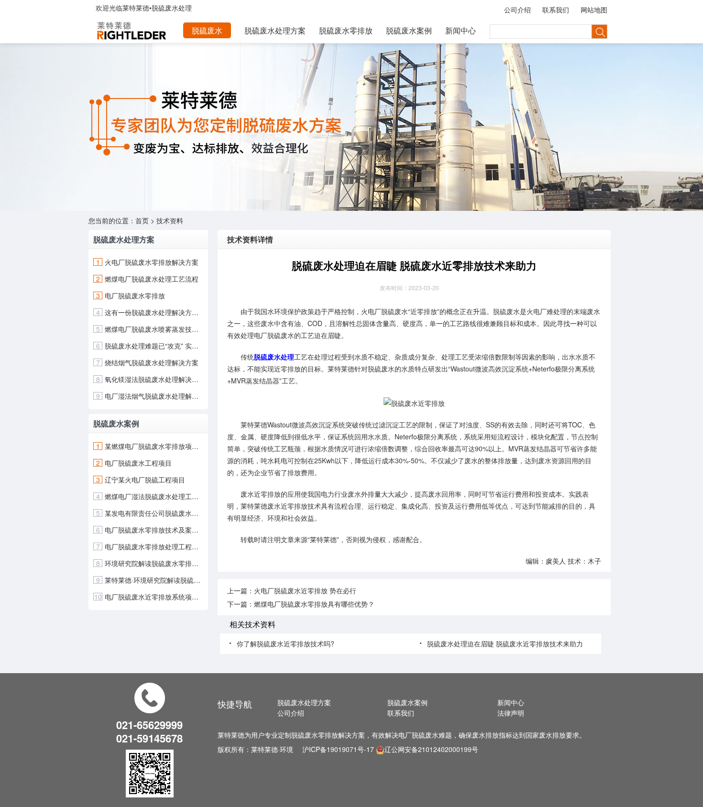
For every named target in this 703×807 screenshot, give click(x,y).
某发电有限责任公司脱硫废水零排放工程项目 (154, 513)
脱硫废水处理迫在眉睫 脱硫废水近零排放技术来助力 (505, 643)
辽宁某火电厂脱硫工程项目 (145, 479)
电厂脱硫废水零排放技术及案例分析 (154, 529)
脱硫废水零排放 (346, 30)
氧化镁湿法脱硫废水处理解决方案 (154, 379)
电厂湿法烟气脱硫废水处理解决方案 (154, 396)
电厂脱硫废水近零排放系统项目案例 (154, 596)
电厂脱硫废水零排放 (135, 295)
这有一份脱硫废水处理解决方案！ (154, 312)
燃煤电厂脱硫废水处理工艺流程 (151, 279)
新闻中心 (460, 30)
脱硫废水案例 (409, 30)
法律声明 (510, 713)
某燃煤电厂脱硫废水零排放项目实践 (154, 446)
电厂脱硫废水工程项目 (138, 463)
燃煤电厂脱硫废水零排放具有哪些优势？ (314, 604)
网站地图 (594, 9)
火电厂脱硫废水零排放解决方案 (151, 262)
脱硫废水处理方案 (275, 30)
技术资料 (169, 220)
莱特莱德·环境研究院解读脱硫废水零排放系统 (154, 580)
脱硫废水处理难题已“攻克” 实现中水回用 (154, 345)
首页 (142, 220)
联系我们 (555, 9)
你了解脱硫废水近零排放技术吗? (285, 643)
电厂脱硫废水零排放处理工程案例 (154, 546)
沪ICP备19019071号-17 (338, 749)
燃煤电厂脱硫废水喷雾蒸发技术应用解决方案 (154, 329)
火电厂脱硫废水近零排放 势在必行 (305, 590)
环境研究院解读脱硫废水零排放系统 (154, 563)
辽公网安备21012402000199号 (431, 749)
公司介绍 (517, 9)
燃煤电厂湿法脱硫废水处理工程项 (154, 496)
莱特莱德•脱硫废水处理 (157, 7)
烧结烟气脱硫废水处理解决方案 (151, 362)
